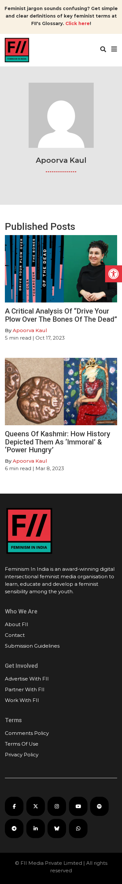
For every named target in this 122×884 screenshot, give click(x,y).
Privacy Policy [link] (21, 754)
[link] (113, 273)
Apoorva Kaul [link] (30, 330)
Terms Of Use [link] (21, 744)
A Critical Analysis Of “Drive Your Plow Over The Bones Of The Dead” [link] (61, 315)
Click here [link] (77, 23)
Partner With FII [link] (25, 689)
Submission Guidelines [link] (32, 646)
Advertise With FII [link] (27, 679)
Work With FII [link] (22, 700)
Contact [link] (15, 635)
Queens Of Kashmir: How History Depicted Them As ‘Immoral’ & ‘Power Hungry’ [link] (57, 442)
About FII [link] (16, 624)
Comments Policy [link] (27, 733)
